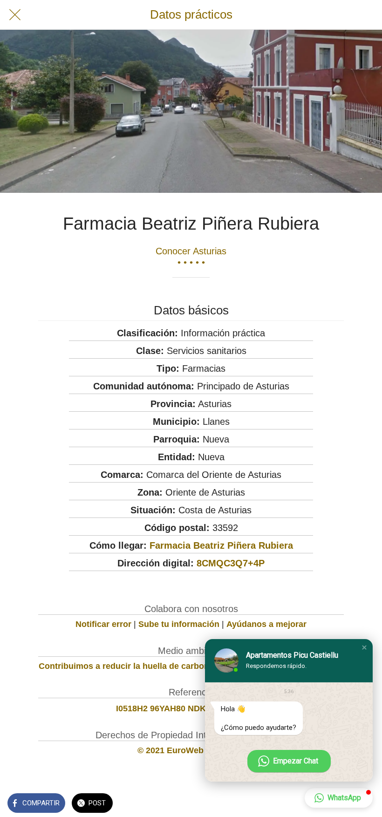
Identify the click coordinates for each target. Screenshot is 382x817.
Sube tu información (178, 624)
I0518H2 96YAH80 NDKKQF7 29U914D (191, 708)
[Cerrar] (14, 14)
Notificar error (103, 624)
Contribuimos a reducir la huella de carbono (126, 666)
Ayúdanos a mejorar (266, 624)
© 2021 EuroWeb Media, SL (191, 750)
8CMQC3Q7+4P (231, 563)
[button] (364, 647)
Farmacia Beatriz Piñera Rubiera (221, 545)
